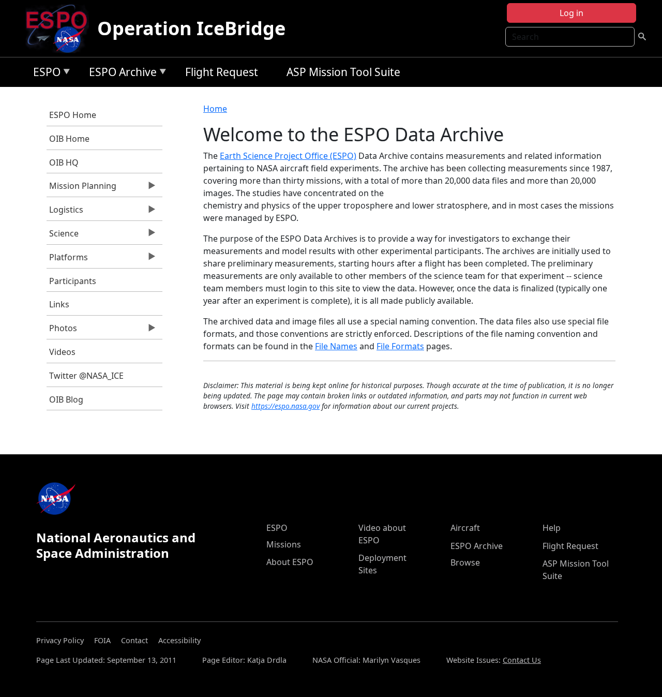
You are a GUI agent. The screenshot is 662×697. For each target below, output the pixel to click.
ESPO (44, 74)
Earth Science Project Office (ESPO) (288, 155)
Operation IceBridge (191, 28)
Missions (283, 544)
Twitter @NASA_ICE (86, 375)
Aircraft (465, 527)
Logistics (65, 212)
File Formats (400, 346)
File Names (336, 346)
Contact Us (522, 660)
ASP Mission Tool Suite (343, 72)
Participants (72, 281)
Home (215, 108)
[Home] (61, 28)
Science (63, 236)
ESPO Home (72, 115)
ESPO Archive (120, 74)
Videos (62, 352)
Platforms (67, 259)
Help (552, 527)
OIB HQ (64, 162)
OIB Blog (66, 399)
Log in (571, 13)
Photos (62, 330)
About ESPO (289, 562)
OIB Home (69, 138)
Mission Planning (81, 188)
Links (59, 304)
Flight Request (221, 72)
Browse (465, 562)
